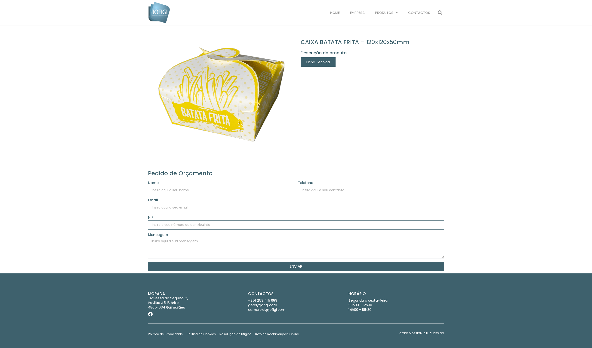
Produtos (384, 12)
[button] (440, 13)
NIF (150, 218)
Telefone (305, 183)
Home (335, 12)
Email (153, 200)
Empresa (357, 12)
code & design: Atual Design (421, 333)
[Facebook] (150, 314)
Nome (153, 183)
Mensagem (158, 235)
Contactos (419, 12)
